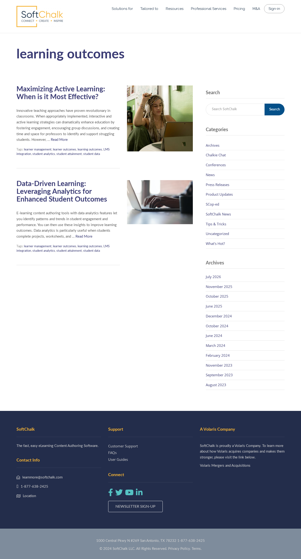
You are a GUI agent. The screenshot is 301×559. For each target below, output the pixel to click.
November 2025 (219, 286)
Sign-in (274, 9)
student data (91, 154)
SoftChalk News (218, 214)
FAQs (112, 452)
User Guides (118, 459)
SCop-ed (212, 204)
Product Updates (219, 194)
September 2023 (219, 375)
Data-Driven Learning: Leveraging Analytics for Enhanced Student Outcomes (61, 191)
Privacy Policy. (179, 549)
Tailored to (149, 9)
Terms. (197, 549)
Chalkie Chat (216, 155)
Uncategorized (217, 233)
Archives (212, 145)
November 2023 (219, 365)
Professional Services (208, 9)
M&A (256, 9)
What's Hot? (215, 243)
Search (274, 109)
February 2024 (218, 355)
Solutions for (122, 9)
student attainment (69, 154)
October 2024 (217, 326)
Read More (59, 140)
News (210, 174)
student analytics (43, 154)
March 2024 (215, 345)
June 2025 (214, 306)
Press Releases (217, 184)
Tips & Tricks (216, 224)
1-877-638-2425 (191, 541)
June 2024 (214, 335)
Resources (174, 9)
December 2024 (219, 316)
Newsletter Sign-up (135, 506)
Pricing (239, 9)
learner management (37, 149)
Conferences (216, 164)
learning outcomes (90, 149)
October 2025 (217, 296)
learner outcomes (64, 149)
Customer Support (123, 446)
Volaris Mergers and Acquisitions (225, 465)
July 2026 (213, 276)
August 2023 (216, 384)
